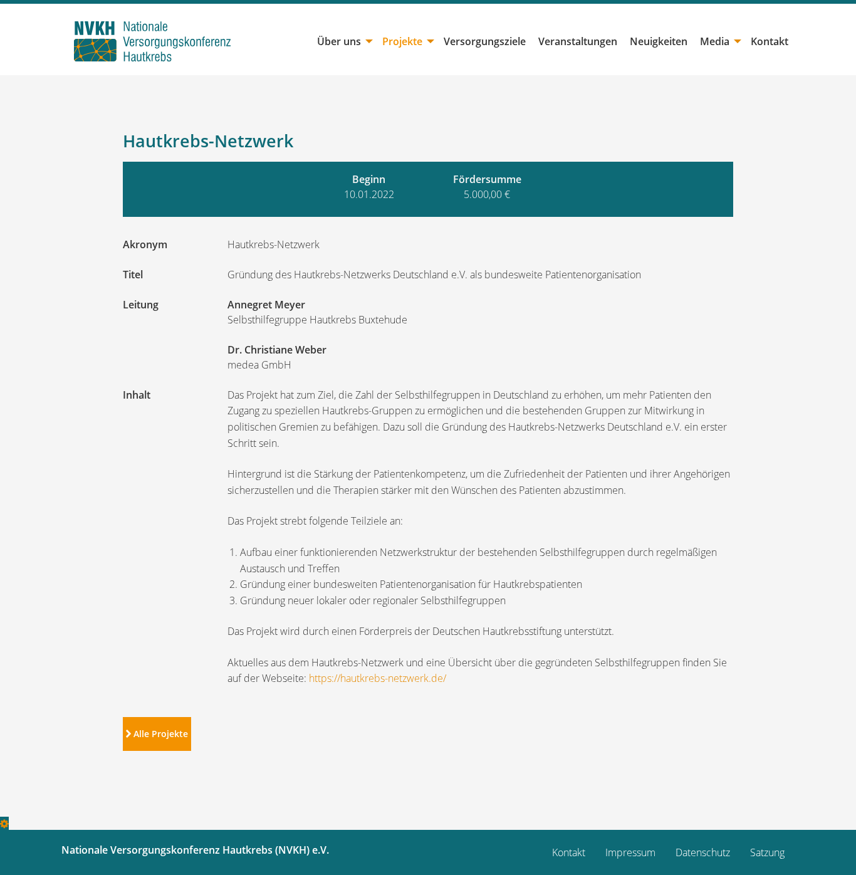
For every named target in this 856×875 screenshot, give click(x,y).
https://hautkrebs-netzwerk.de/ (377, 678)
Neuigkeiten (658, 41)
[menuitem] (343, 41)
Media (714, 41)
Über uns (339, 41)
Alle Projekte (159, 734)
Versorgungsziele (485, 41)
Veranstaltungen (577, 41)
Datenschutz (703, 852)
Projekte (402, 41)
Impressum (630, 852)
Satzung (767, 852)
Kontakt (769, 41)
